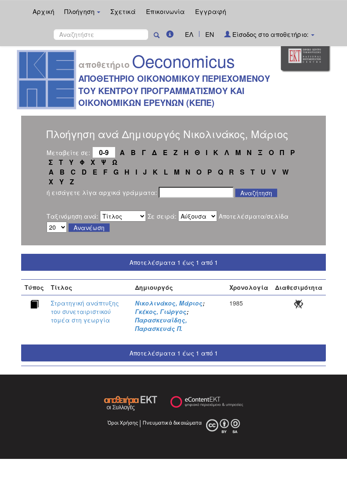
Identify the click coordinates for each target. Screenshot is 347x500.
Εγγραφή (210, 11)
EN (209, 34)
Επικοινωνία (165, 11)
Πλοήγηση (80, 11)
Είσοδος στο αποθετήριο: (270, 34)
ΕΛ (189, 34)
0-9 (104, 152)
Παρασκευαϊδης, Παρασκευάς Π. (161, 324)
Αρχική (43, 11)
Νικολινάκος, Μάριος (169, 303)
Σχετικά (123, 11)
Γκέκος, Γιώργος (161, 311)
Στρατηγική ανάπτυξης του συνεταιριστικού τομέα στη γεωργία (85, 311)
